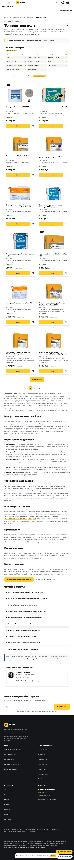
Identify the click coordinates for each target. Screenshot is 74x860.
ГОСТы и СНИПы (42, 754)
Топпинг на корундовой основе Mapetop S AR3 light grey (50, 206)
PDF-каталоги (42, 758)
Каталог (7, 749)
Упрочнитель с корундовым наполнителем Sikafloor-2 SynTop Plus (53, 353)
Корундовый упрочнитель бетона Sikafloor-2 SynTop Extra (18, 353)
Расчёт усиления (43, 783)
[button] (10, 2)
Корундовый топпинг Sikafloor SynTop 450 (53, 255)
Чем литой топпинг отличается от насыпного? (23, 607)
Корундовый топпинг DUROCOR (17, 107)
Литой (8, 467)
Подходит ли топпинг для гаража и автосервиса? (25, 619)
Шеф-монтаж (41, 768)
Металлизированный (13, 459)
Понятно (53, 855)
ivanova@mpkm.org (33, 685)
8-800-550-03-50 (8, 7)
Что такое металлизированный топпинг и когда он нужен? (28, 600)
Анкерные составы (10, 773)
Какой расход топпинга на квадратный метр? (23, 638)
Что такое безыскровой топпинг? (19, 625)
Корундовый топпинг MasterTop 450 (19, 303)
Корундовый (10, 452)
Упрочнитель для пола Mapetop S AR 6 (53, 107)
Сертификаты (41, 763)
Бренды (6, 818)
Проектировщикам (44, 749)
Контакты (7, 823)
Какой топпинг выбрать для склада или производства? (27, 613)
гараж (24, 519)
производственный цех (13, 519)
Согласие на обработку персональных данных (31, 851)
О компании (8, 789)
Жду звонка (60, 711)
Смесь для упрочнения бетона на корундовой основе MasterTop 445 (18, 206)
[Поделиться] (68, 25)
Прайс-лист (41, 773)
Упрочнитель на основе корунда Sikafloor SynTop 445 (51, 157)
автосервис (32, 519)
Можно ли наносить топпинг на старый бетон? (24, 644)
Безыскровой (11, 472)
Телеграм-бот (41, 803)
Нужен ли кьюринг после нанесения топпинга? (24, 632)
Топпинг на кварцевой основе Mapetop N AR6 (20, 255)
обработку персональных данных (46, 716)
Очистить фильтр (39, 76)
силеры (14, 523)
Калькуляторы (42, 778)
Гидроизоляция (9, 763)
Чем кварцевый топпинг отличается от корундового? (26, 594)
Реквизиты (8, 813)
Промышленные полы (11, 768)
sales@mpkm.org (66, 10)
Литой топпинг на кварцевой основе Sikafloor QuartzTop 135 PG (52, 304)
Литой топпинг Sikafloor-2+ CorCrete (19, 156)
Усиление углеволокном (12, 754)
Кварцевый (10, 444)
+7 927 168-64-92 (21, 685)
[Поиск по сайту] (56, 3)
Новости (7, 799)
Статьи (6, 803)
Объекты (7, 794)
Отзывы (6, 808)
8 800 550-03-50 (49, 579)
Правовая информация (10, 851)
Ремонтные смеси (10, 758)
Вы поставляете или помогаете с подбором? (23, 651)
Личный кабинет (51, 803)
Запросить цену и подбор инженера (19, 579)
